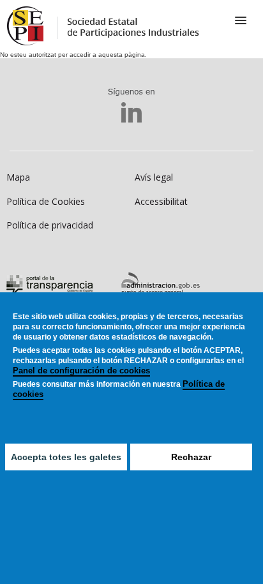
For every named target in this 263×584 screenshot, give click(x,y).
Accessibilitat (161, 201)
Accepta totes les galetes (66, 457)
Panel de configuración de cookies (81, 370)
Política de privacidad (49, 225)
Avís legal (154, 177)
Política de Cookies (45, 201)
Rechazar (191, 457)
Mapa (18, 177)
